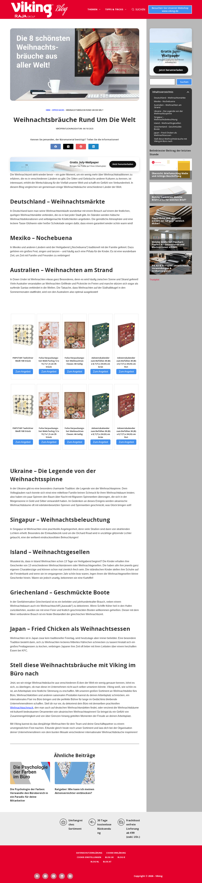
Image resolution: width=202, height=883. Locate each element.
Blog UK (109, 857)
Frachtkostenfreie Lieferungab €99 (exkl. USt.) (133, 829)
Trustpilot (154, 279)
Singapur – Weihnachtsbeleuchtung (165, 118)
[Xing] (70, 876)
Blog (61, 9)
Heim (48, 110)
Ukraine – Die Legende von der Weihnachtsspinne (168, 112)
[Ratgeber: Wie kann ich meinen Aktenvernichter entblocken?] (75, 773)
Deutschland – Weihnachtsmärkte (170, 98)
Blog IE (121, 857)
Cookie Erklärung (116, 853)
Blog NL (95, 862)
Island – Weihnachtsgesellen (167, 123)
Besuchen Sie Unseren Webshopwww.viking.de (170, 9)
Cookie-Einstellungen (89, 857)
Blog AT (107, 862)
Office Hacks (58, 110)
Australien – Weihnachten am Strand (167, 106)
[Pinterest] (81, 146)
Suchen (184, 81)
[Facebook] (55, 146)
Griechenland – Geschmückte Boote (167, 128)
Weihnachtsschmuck (21, 707)
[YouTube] (54, 876)
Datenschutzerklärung (89, 853)
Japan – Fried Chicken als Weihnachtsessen (165, 134)
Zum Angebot (22, 371)
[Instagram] (45, 876)
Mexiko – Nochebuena (164, 101)
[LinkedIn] (93, 146)
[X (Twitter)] (68, 146)
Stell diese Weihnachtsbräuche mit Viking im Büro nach (170, 140)
